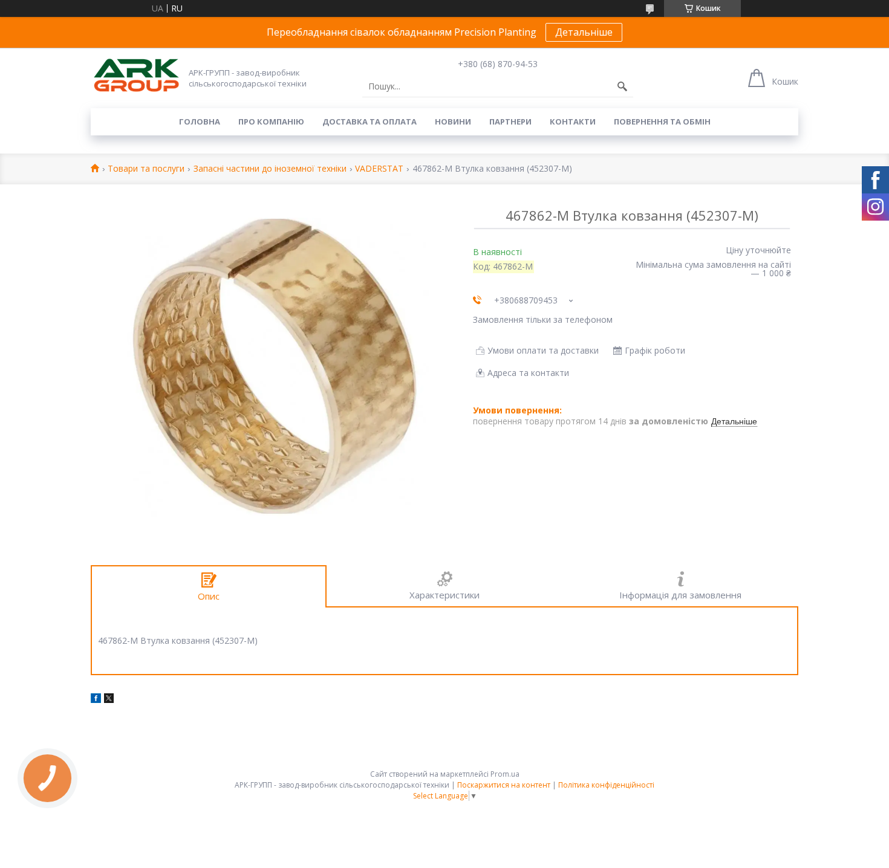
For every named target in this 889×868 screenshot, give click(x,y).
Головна (199, 121)
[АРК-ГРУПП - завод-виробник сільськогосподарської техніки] (136, 76)
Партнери (510, 121)
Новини (453, 121)
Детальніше (584, 32)
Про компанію (271, 121)
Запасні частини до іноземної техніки (270, 169)
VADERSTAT (379, 169)
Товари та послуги (146, 169)
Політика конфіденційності (606, 785)
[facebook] (96, 699)
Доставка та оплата (369, 121)
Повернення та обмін (662, 121)
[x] (109, 699)
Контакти (573, 121)
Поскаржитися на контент (503, 785)
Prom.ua (504, 774)
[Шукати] (622, 86)
